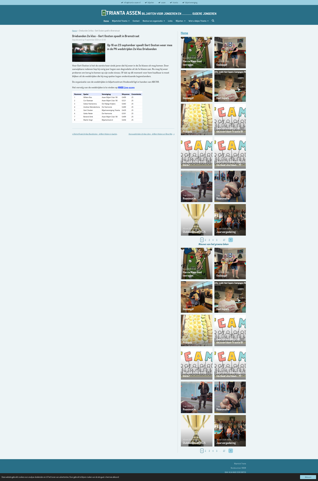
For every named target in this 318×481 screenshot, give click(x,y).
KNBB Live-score (126, 87)
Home (74, 30)
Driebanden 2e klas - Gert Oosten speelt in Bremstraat (99, 30)
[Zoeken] (213, 20)
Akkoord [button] (308, 477)
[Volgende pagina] (230, 240)
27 (224, 240)
